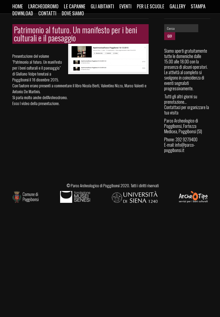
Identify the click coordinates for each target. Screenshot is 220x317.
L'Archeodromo (43, 6)
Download (22, 13)
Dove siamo (73, 13)
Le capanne (74, 6)
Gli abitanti (102, 6)
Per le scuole (150, 6)
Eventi (125, 6)
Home (17, 6)
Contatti (47, 13)
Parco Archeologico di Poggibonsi (95, 185)
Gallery (177, 6)
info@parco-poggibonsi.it (179, 147)
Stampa (198, 6)
